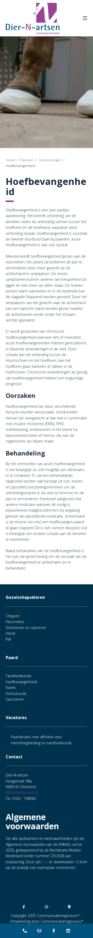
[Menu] (85, 18)
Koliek (11, 687)
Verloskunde (16, 693)
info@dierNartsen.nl (22, 792)
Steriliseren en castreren (26, 627)
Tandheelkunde (18, 675)
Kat (8, 638)
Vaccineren (15, 699)
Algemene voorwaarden (32, 821)
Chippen (13, 615)
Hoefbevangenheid (21, 681)
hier (45, 861)
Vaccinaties (15, 621)
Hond (10, 633)
